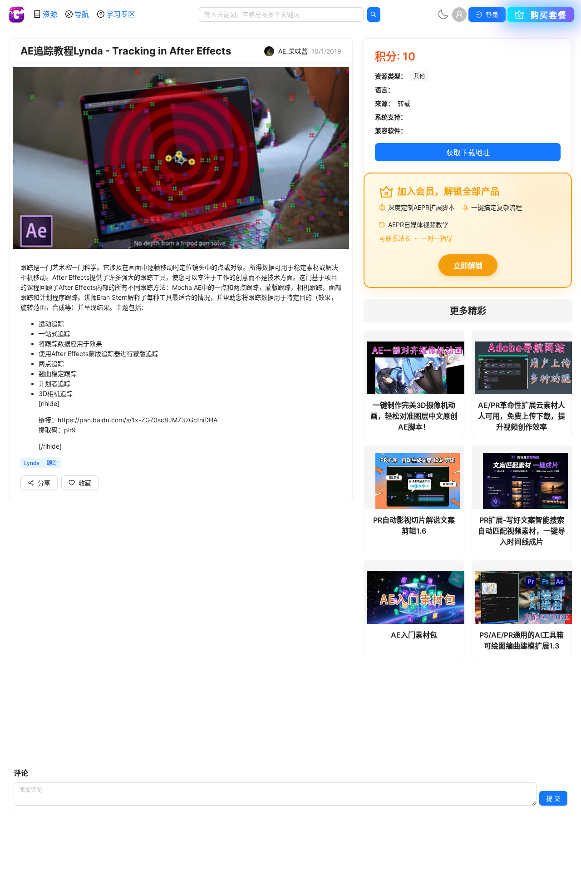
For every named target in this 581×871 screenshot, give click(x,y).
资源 (50, 14)
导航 (81, 14)
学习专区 (120, 14)
